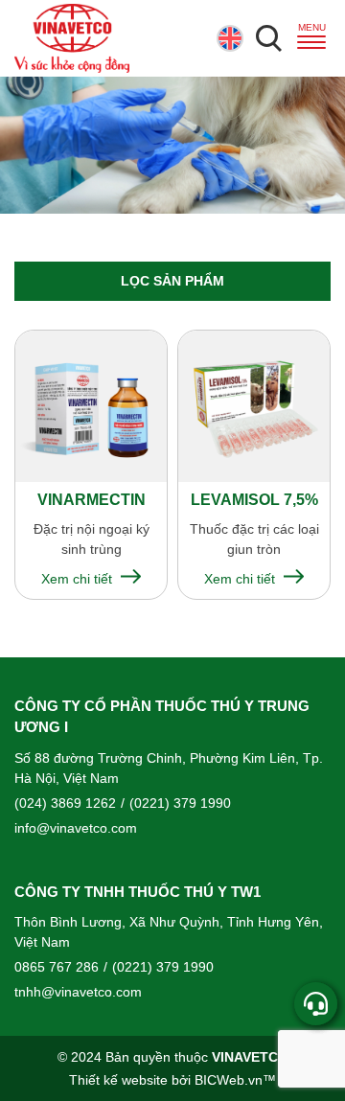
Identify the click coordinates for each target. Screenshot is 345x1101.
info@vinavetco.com (75, 828)
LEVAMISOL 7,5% (254, 500)
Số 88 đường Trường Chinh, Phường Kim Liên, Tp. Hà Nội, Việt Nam (168, 768)
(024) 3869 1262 (65, 803)
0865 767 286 (56, 967)
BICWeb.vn (229, 1080)
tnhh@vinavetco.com (78, 991)
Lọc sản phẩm (172, 280)
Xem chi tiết (78, 578)
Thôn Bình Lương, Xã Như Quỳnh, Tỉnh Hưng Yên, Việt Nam (168, 932)
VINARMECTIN (91, 500)
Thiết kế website (118, 1080)
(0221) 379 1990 (176, 803)
